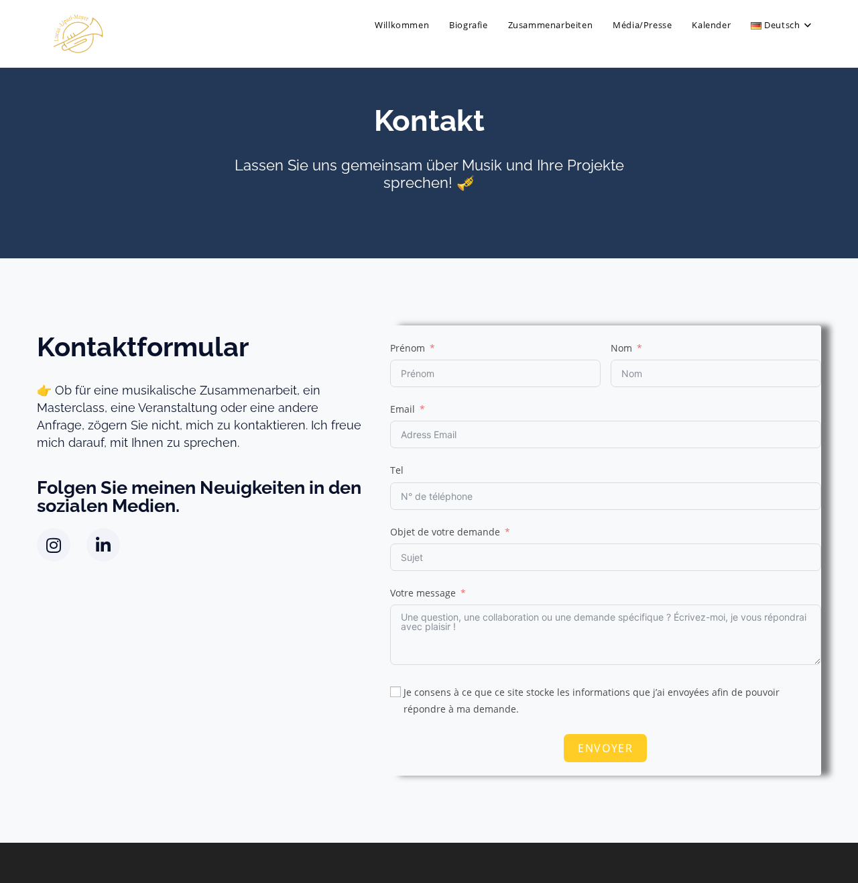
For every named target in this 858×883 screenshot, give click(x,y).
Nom (621, 348)
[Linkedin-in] (103, 545)
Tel (397, 470)
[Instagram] (53, 545)
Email (402, 409)
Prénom (407, 348)
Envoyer (605, 748)
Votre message (423, 592)
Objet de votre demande (445, 531)
